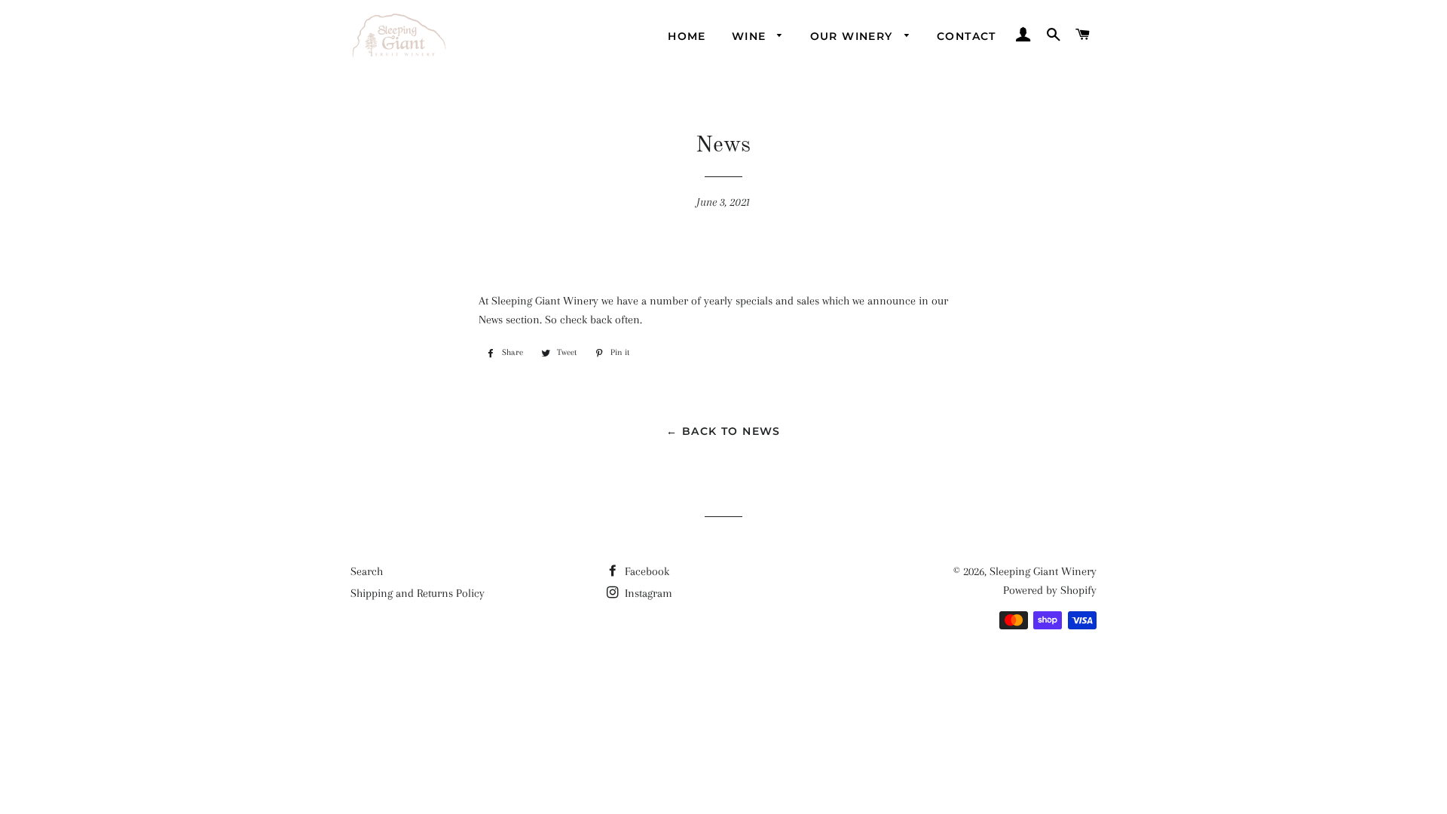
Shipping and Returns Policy (417, 593)
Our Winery (853, 36)
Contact (966, 36)
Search (366, 571)
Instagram (647, 593)
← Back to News (723, 431)
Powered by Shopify (1050, 590)
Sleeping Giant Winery (1043, 571)
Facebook (645, 571)
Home (687, 36)
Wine (751, 36)
